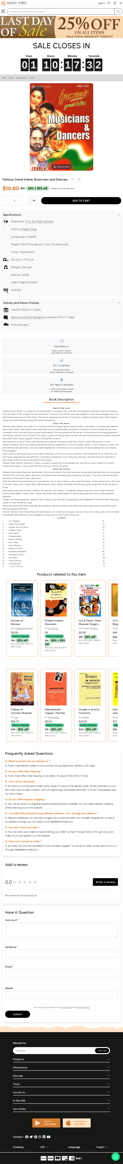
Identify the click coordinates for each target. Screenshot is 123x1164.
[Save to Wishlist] (72, 179)
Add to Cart (81, 200)
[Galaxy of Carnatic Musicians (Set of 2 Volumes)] (22, 704)
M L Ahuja (53, 628)
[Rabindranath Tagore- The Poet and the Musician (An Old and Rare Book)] (56, 704)
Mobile (9, 988)
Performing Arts (21, 78)
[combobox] (61, 11)
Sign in (101, 3)
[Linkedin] (44, 1136)
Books (11, 78)
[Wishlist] (109, 3)
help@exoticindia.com (62, 821)
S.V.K (16, 717)
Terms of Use (66, 1007)
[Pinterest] (35, 1136)
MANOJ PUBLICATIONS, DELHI (89, 629)
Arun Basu (53, 717)
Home (5, 78)
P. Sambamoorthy (23, 628)
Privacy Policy (83, 1007)
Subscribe (102, 1050)
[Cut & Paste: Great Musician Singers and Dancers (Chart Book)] (90, 615)
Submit (17, 1014)
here (87, 831)
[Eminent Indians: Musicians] (56, 615)
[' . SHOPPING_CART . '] (115, 3)
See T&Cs (68, 353)
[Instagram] (39, 1136)
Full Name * (11, 947)
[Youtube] (48, 1136)
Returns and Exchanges (27, 317)
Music (32, 78)
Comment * (12, 920)
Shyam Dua (29, 229)
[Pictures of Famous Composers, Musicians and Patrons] (22, 615)
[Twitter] (31, 1136)
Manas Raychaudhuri (86, 718)
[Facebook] (26, 1136)
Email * (9, 966)
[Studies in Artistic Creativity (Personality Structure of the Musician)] (90, 704)
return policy (16, 793)
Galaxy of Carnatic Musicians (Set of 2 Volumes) (22, 713)
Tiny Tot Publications (39, 221)
